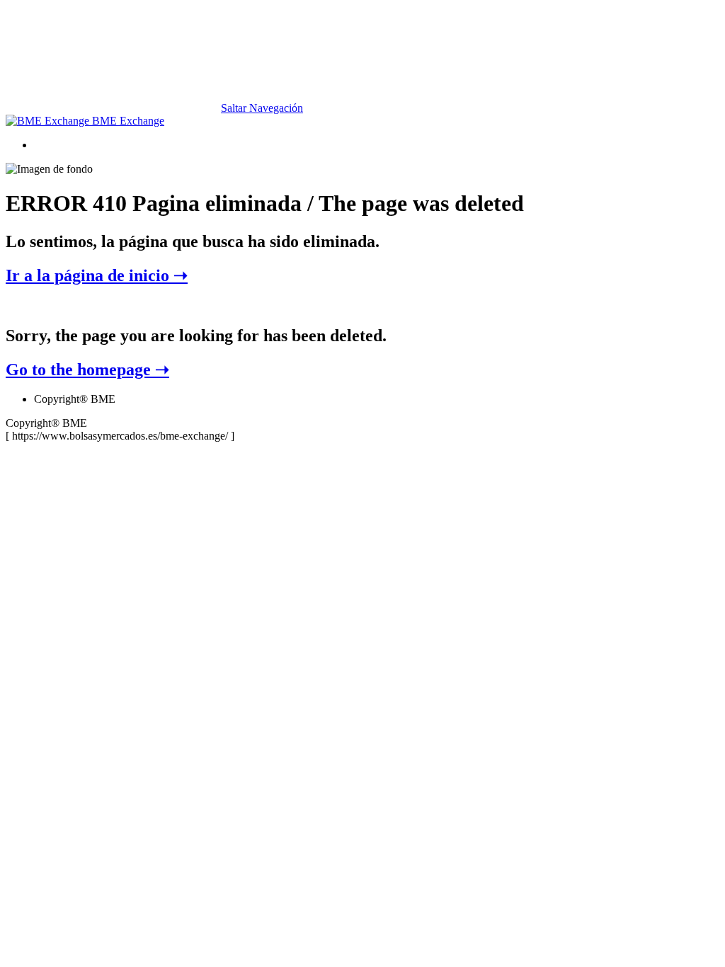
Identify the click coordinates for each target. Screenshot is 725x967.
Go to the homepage (87, 369)
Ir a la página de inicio (97, 275)
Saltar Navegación (262, 108)
